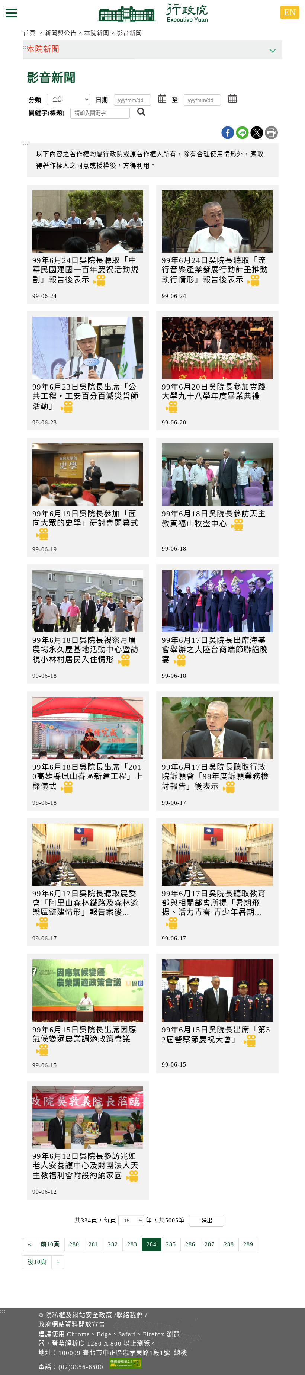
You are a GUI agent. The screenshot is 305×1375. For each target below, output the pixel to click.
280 (74, 1244)
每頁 (111, 1220)
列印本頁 (271, 132)
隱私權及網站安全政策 (78, 1315)
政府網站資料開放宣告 (71, 1324)
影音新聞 (129, 33)
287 (210, 1244)
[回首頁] (152, 12)
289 (248, 1244)
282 (113, 1244)
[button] (162, 99)
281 (94, 1244)
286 (190, 1244)
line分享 (242, 132)
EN (290, 12)
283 (132, 1244)
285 (171, 1244)
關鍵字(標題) (47, 113)
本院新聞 (96, 33)
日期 (102, 100)
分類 (35, 100)
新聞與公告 (61, 33)
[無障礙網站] (125, 1365)
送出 (206, 1220)
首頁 (29, 33)
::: (26, 143)
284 (152, 1244)
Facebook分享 (227, 132)
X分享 (256, 132)
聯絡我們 (129, 1315)
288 (229, 1244)
